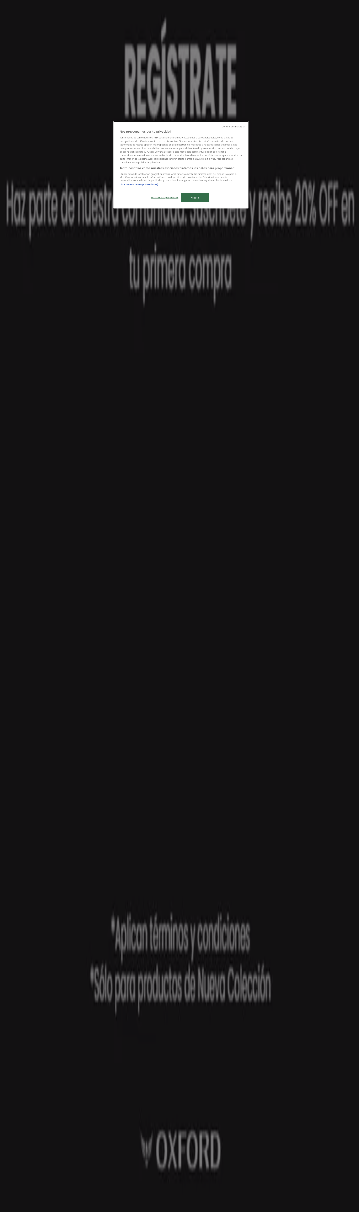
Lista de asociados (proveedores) (139, 184)
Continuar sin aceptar (233, 126)
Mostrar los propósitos (164, 197)
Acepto (195, 197)
